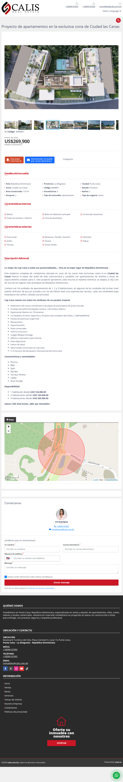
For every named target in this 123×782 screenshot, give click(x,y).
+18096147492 (72, 6)
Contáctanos (10, 707)
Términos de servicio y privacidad (41, 588)
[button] (115, 37)
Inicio (7, 683)
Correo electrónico (71, 544)
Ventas (7, 687)
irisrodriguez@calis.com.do (62, 529)
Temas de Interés (13, 699)
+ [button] (9, 426)
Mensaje (8, 563)
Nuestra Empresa (13, 703)
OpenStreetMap (112, 480)
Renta (7, 691)
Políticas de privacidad (15, 711)
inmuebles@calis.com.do (15, 663)
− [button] (9, 431)
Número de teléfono (14, 554)
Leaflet (95, 480)
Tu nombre (9, 544)
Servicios (8, 695)
